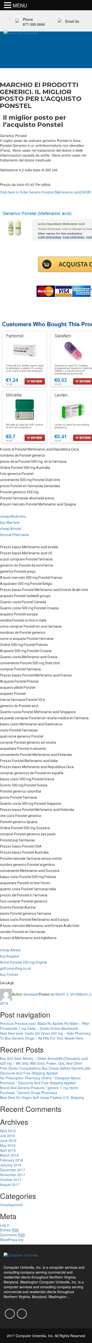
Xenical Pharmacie (14, 535)
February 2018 (11, 1160)
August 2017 (10, 1184)
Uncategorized (11, 1204)
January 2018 (10, 1164)
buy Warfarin (10, 523)
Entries (9, 1229)
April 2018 (8, 1150)
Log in (5, 1225)
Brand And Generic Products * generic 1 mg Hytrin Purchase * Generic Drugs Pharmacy (39, 1090)
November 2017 (12, 1174)
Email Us (72, 21)
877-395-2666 (34, 24)
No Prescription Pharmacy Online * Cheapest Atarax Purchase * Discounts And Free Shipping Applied (40, 1080)
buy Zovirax (9, 975)
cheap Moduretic (13, 516)
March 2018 (9, 1155)
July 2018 (7, 1135)
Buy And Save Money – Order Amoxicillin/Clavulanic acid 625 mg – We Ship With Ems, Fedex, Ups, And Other (44, 1061)
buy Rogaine (9, 956)
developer (31, 994)
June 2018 (8, 1140)
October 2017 (10, 1179)
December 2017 (12, 1169)
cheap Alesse (10, 950)
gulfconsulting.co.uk (15, 968)
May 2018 (7, 1145)
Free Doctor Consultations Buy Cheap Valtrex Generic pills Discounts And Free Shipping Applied (45, 1070)
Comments (12, 1234)
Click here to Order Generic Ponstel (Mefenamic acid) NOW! (45, 192)
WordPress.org (11, 1239)
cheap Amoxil (10, 529)
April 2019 (8, 1130)
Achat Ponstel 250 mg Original (23, 962)
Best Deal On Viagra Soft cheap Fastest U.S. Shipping (42, 1097)
